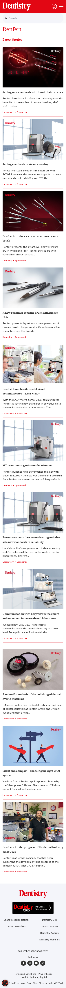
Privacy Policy (45, 974)
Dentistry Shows (49, 926)
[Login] (54, 6)
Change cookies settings (17, 920)
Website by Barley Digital (34, 977)
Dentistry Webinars (49, 940)
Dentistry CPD (49, 920)
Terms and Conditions (25, 974)
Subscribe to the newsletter (33, 951)
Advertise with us (17, 926)
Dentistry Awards (49, 933)
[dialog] (5, 983)
